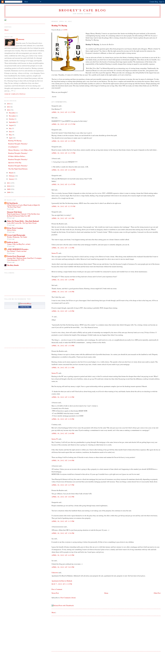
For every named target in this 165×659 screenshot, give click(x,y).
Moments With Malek (14, 212)
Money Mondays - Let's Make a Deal (20, 150)
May (10, 135)
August (11, 125)
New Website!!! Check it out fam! (17, 251)
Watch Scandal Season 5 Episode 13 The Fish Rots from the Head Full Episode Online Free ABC (23, 215)
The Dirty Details (13, 265)
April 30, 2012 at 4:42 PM (63, 555)
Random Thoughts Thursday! (18, 144)
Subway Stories (11, 230)
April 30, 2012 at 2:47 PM (63, 485)
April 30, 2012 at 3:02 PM (63, 497)
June (10, 131)
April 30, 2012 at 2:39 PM (63, 419)
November (12, 116)
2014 (9, 104)
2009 (9, 189)
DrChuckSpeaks (12, 203)
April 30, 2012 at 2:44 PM (63, 460)
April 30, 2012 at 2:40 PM (63, 433)
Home (106, 593)
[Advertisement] (70, 633)
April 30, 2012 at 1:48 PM (63, 292)
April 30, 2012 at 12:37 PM (63, 153)
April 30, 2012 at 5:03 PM (63, 567)
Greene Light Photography (16, 235)
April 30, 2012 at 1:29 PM (63, 280)
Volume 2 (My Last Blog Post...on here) (18, 244)
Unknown (55, 572)
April (11, 138)
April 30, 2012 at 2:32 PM (63, 397)
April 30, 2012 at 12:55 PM (63, 206)
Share (53, 612)
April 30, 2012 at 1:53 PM (63, 345)
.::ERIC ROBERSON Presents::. (18, 249)
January (11, 179)
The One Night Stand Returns (18, 169)
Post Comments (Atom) (68, 598)
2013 (9, 107)
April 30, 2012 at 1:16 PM (63, 248)
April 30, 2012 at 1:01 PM (63, 218)
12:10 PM (64, 30)
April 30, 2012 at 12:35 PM (63, 141)
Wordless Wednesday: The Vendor (17, 237)
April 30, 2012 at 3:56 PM (63, 533)
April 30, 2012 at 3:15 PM (63, 521)
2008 (9, 192)
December (12, 113)
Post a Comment (57, 589)
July (10, 128)
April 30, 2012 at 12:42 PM (63, 170)
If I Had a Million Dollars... (17, 156)
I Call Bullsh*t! (13, 147)
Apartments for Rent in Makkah (62, 581)
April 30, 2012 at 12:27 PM (63, 112)
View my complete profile (14, 94)
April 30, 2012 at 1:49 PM (63, 311)
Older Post (157, 593)
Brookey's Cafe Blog (82, 10)
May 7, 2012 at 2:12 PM (62, 584)
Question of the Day (14, 162)
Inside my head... (12, 242)
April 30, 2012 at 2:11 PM (63, 367)
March (11, 173)
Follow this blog (24, 307)
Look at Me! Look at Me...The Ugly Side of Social (21, 223)
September (12, 122)
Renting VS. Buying (59, 25)
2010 (9, 186)
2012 (9, 110)
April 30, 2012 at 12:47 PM (63, 184)
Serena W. (55, 253)
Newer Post (55, 593)
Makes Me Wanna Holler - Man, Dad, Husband (23, 221)
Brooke (21, 39)
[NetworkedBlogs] (24, 303)
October (11, 119)
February (12, 176)
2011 (9, 183)
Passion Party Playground (16, 256)
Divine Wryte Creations (15, 228)
